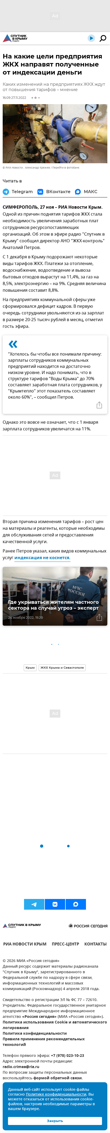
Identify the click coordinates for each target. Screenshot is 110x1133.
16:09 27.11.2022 (14, 98)
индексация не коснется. (42, 558)
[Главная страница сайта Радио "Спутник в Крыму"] (15, 38)
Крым (30, 667)
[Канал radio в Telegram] (34, 904)
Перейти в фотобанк (65, 168)
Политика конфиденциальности (35, 1034)
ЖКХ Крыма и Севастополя (62, 667)
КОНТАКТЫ (95, 945)
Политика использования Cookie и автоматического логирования (55, 1025)
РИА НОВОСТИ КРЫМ (24, 945)
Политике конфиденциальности (56, 1095)
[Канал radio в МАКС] (76, 904)
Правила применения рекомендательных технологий (44, 1042)
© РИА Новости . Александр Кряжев (26, 168)
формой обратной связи (57, 1078)
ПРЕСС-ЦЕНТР (65, 945)
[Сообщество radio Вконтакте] (55, 904)
